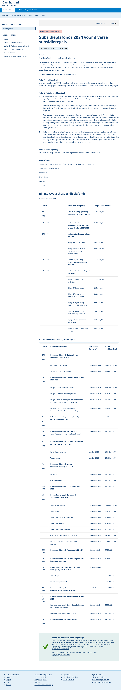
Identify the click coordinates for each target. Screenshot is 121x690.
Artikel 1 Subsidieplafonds (13, 43)
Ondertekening (9, 53)
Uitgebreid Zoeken (31, 10)
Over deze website (12, 675)
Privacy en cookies (41, 677)
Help (7, 682)
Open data (67, 675)
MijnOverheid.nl (97, 675)
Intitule (6, 39)
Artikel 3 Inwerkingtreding (13, 49)
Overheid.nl (7, 10)
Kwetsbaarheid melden (43, 685)
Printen (111, 23)
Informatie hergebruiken (43, 675)
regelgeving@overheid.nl (61, 655)
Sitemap (37, 682)
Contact (8, 677)
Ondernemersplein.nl (99, 680)
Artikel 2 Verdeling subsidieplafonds (16, 46)
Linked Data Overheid (70, 677)
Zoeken (19, 10)
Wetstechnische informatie (11, 24)
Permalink (99, 23)
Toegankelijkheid (41, 680)
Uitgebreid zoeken (32, 15)
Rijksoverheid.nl (97, 677)
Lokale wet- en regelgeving (17, 15)
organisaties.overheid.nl (60, 649)
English (8, 680)
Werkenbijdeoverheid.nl (100, 682)
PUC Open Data (68, 680)
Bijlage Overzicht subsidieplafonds (16, 56)
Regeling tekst (8, 29)
